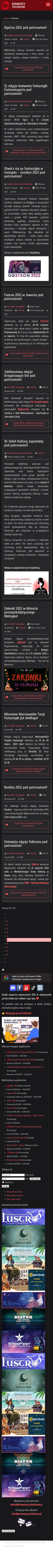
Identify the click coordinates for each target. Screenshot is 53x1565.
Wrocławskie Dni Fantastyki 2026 (21, 1060)
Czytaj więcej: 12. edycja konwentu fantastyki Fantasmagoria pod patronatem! (28, 151)
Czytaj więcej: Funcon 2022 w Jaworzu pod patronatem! (28, 354)
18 (7, 955)
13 (7, 936)
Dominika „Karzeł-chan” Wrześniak (19, 35)
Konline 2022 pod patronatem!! (25, 787)
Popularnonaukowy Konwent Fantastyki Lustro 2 (25, 1067)
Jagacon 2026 (12, 1093)
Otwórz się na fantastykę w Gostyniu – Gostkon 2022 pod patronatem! (24, 172)
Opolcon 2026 (14, 1152)
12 (7, 932)
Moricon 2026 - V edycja (16, 1145)
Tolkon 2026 (11, 1101)
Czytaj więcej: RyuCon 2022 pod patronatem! (28, 68)
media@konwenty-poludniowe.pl (26, 1504)
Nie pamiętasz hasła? (14, 1192)
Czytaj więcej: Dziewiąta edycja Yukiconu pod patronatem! (28, 894)
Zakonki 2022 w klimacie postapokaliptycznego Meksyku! (21, 612)
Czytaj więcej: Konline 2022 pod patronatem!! (28, 824)
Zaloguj (5, 1186)
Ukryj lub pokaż (8, 1531)
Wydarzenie (23, 409)
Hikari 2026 (13, 1086)
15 (7, 943)
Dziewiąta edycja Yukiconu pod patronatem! (25, 844)
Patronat (26, 39)
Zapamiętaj (9, 1182)
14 (7, 940)
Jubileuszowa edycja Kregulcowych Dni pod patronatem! (19, 376)
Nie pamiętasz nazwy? (15, 1195)
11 (7, 929)
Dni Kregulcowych (39, 401)
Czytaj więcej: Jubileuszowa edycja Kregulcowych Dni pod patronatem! (28, 424)
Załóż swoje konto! (14, 1199)
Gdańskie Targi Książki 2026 (17, 1138)
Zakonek (21, 642)
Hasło (27, 1179)
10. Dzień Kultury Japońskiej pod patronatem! (23, 443)
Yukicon (35, 864)
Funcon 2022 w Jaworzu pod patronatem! (23, 297)
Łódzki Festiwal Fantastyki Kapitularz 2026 (25, 1127)
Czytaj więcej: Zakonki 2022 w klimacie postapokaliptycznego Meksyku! (28, 697)
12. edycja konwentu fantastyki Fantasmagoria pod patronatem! (25, 90)
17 (7, 951)
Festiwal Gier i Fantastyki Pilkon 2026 (23, 1052)
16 (7, 947)
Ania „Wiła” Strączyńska (16, 306)
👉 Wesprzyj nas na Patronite (16, 1013)
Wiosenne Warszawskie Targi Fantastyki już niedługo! (24, 716)
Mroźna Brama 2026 (14, 1160)
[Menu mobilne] (48, 4)
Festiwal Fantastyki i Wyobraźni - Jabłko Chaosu (25, 1115)
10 (7, 925)
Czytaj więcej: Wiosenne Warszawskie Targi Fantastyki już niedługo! (28, 770)
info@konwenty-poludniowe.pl (26, 1513)
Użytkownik (29, 1175)
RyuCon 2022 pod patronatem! (25, 27)
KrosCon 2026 (12, 1108)
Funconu (44, 321)
